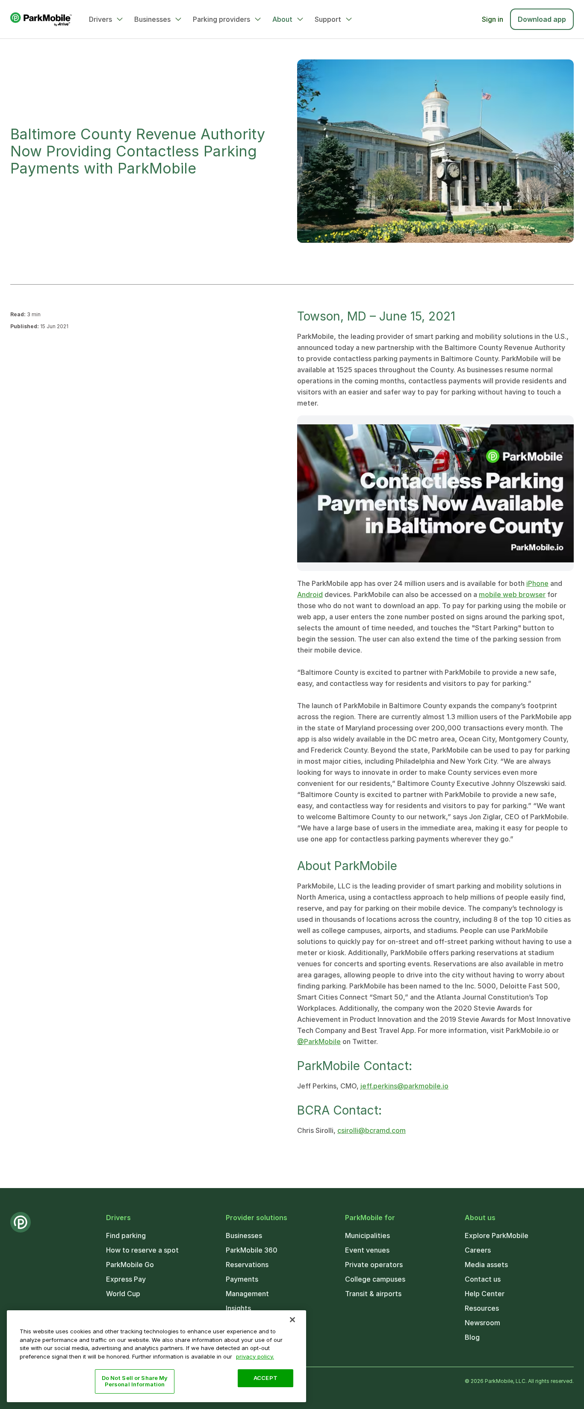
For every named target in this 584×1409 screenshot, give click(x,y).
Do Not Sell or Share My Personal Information (135, 1381)
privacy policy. (255, 1356)
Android (310, 594)
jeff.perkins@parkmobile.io (404, 1086)
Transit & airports (373, 1293)
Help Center (484, 1293)
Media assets (486, 1264)
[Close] (292, 1319)
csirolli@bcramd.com (371, 1130)
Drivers (100, 19)
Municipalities (367, 1235)
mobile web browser (512, 594)
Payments (242, 1279)
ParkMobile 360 (251, 1250)
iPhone (537, 583)
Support (328, 19)
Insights (238, 1308)
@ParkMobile (319, 1041)
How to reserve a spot (142, 1250)
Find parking (126, 1235)
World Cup (123, 1293)
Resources (482, 1308)
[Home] (41, 19)
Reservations (247, 1264)
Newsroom (482, 1322)
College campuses (375, 1279)
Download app (542, 19)
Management (247, 1293)
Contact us (483, 1279)
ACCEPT (265, 1377)
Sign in (492, 19)
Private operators (374, 1264)
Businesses (152, 19)
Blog (472, 1337)
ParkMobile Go (130, 1264)
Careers (478, 1250)
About (282, 19)
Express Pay (126, 1279)
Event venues (367, 1250)
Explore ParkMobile (496, 1235)
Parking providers (221, 19)
